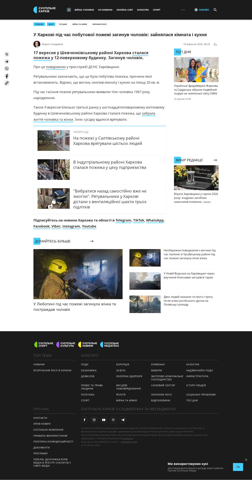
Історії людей (196, 385)
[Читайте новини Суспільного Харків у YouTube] (103, 419)
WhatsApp (155, 220)
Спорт (156, 9)
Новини (39, 364)
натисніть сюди (129, 441)
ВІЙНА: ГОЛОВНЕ (84, 9)
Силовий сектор (163, 385)
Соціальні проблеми (201, 394)
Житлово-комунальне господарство (167, 378)
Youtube (89, 226)
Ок (238, 466)
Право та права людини (92, 387)
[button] (7, 54)
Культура (143, 9)
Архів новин (42, 423)
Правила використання (50, 435)
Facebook (41, 226)
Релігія (121, 394)
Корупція (122, 364)
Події (84, 364)
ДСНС (51, 24)
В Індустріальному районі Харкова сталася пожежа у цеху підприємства (109, 164)
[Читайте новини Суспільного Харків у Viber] (113, 419)
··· (183, 9)
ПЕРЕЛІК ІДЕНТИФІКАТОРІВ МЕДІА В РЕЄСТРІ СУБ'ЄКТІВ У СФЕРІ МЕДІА (52, 462)
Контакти (40, 417)
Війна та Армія (80, 24)
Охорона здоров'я (129, 376)
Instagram (71, 226)
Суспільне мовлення (48, 429)
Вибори (156, 370)
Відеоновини (160, 400)
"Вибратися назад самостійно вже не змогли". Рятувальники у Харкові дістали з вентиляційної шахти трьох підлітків (110, 199)
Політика (87, 394)
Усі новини (105, 9)
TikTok (138, 220)
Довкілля (87, 376)
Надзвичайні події (199, 370)
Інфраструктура (197, 376)
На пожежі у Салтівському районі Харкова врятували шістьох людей (107, 140)
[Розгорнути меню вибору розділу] (69, 10)
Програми (40, 453)
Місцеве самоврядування (128, 387)
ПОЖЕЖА (39, 24)
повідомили (56, 66)
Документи (41, 447)
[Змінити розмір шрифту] (215, 44)
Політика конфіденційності (53, 441)
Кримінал (158, 364)
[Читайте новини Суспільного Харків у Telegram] (122, 419)
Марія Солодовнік (52, 44)
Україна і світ (125, 9)
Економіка (89, 370)
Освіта (120, 370)
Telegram (123, 220)
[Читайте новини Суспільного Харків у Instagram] (94, 419)
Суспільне (127, 438)
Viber (56, 226)
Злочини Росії (99, 24)
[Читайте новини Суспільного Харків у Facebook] (84, 419)
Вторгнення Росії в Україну (52, 370)
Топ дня (63, 24)
